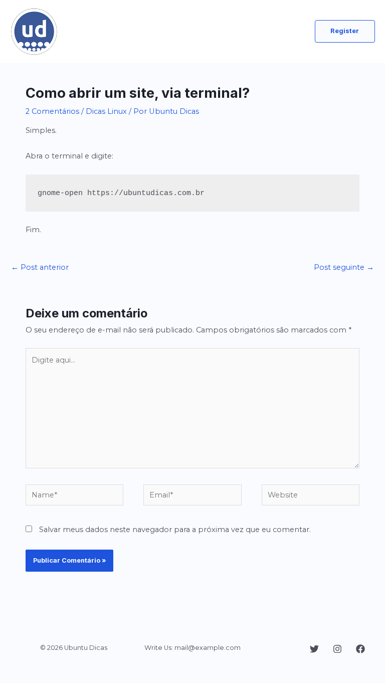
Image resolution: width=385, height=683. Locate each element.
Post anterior (40, 267)
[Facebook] (360, 648)
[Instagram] (337, 648)
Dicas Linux (106, 111)
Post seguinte (344, 267)
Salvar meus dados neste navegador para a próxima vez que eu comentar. (175, 529)
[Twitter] (314, 648)
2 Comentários (52, 111)
